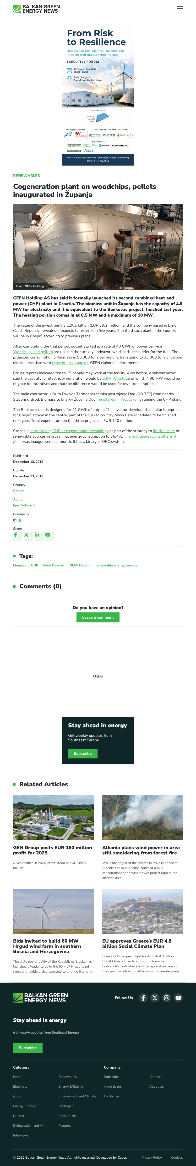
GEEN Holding (80, 565)
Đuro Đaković (54, 565)
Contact (155, 1077)
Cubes (122, 1157)
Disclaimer (111, 1096)
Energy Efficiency (71, 1087)
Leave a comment (98, 617)
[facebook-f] (143, 997)
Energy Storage (24, 1106)
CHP (34, 565)
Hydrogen (66, 1106)
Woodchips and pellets (33, 351)
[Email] (49, 536)
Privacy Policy (152, 1158)
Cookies (177, 1158)
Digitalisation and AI (28, 1126)
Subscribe (83, 753)
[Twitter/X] (28, 536)
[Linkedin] (39, 536)
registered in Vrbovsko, (117, 399)
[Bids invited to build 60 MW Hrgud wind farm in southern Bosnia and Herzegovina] (53, 911)
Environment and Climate (77, 1096)
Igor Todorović (24, 505)
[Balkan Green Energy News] (36, 9)
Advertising (112, 1087)
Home (17, 1077)
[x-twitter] (154, 997)
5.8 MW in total (116, 378)
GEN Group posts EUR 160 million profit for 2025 (52, 850)
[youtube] (178, 997)
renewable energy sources (116, 565)
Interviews (21, 1135)
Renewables (26, 176)
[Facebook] (17, 536)
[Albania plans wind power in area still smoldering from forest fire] (142, 817)
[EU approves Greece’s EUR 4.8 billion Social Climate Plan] (142, 911)
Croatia (19, 491)
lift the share (164, 431)
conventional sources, (70, 362)
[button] (180, 8)
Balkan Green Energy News (45, 1157)
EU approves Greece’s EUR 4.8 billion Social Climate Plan (136, 944)
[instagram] (166, 997)
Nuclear (18, 1116)
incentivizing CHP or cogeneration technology (69, 431)
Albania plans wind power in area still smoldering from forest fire (141, 850)
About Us (156, 1087)
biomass (19, 565)
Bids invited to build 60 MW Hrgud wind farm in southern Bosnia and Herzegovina (47, 946)
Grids (17, 1096)
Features (65, 1126)
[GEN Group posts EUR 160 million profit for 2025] (53, 817)
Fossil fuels (67, 1116)
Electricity (20, 1087)
